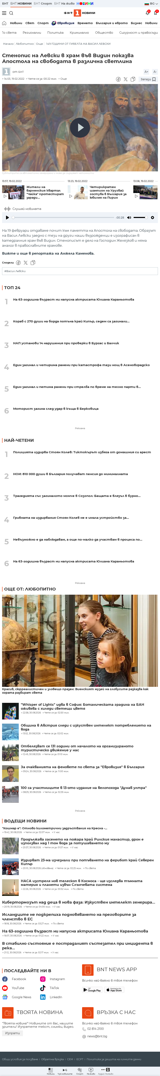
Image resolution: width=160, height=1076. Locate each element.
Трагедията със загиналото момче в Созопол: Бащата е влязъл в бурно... (77, 496)
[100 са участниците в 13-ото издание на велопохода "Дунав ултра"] (10, 794)
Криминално (79, 33)
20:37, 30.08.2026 (32, 847)
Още (39, 43)
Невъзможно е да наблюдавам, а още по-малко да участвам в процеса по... (77, 539)
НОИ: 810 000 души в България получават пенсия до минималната (70, 474)
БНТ (5, 3)
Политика (55, 33)
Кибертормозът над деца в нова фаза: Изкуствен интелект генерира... (78, 902)
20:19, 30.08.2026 (13, 907)
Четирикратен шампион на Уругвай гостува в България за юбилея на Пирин (108, 192)
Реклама (80, 428)
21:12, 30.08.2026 (12, 952)
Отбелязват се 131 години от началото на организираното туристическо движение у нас (77, 748)
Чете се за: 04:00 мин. (38, 907)
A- (155, 72)
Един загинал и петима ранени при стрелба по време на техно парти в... (77, 387)
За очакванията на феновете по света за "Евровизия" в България (82, 767)
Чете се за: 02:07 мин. (37, 832)
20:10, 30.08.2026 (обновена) (38, 868)
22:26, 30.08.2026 (32, 889)
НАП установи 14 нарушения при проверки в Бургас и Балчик (66, 343)
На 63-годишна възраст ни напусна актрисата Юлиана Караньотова (73, 299)
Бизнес (136, 23)
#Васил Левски (15, 271)
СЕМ (70, 1059)
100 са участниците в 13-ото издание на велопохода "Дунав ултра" (84, 788)
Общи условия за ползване (20, 1059)
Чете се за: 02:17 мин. (37, 952)
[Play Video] (80, 128)
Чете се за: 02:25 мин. (69, 868)
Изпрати (12, 1033)
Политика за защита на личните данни (114, 1059)
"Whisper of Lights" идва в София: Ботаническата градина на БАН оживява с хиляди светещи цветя (82, 706)
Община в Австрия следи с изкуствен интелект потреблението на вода (86, 727)
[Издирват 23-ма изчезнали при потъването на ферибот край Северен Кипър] (10, 866)
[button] (105, 1071)
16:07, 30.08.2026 (13, 936)
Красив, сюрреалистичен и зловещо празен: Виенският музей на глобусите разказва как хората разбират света (75, 691)
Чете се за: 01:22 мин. (37, 936)
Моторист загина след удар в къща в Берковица (56, 409)
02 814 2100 (95, 1028)
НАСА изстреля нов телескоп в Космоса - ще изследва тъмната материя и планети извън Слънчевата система (81, 883)
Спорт (43, 23)
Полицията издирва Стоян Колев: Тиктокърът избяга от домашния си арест (82, 452)
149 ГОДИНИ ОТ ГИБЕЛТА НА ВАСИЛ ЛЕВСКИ (78, 43)
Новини (16, 23)
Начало (8, 43)
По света (90, 868)
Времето (85, 23)
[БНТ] (7, 71)
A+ (146, 72)
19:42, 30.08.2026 (13, 832)
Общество (104, 33)
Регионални (32, 33)
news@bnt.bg (97, 1036)
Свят (29, 23)
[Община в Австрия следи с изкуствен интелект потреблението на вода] (10, 732)
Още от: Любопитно (30, 589)
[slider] (63, 217)
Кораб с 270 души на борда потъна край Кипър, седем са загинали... (71, 321)
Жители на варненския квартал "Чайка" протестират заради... (45, 192)
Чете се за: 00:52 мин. (56, 889)
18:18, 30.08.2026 (12, 923)
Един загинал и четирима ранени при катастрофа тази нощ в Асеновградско (81, 365)
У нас (57, 832)
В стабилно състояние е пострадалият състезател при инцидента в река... (77, 945)
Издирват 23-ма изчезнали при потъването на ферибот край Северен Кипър (87, 862)
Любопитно (25, 43)
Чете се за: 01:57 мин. (56, 847)
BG (152, 3)
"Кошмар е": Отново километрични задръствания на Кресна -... (54, 828)
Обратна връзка (52, 1059)
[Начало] (4, 23)
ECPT (79, 1059)
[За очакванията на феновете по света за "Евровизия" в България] (10, 773)
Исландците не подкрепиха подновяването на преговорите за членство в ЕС (69, 916)
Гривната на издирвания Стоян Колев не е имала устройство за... (71, 518)
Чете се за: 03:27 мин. (37, 923)
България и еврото (112, 23)
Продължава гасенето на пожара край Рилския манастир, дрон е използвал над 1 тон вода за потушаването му (82, 841)
